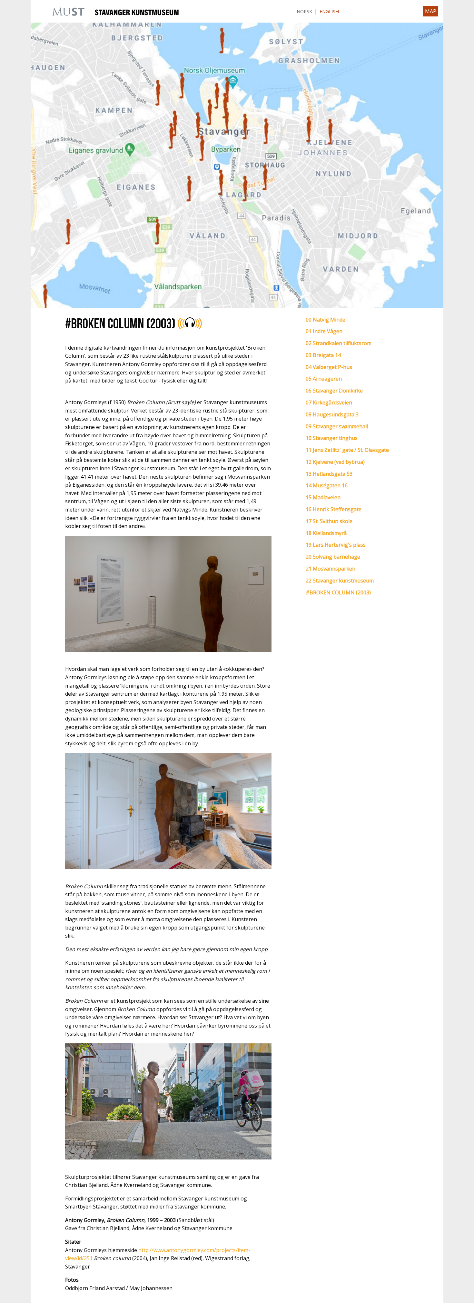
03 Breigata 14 (323, 355)
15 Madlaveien (323, 497)
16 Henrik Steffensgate (333, 509)
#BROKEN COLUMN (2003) (338, 592)
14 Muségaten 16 (327, 485)
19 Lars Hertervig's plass (336, 544)
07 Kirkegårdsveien (329, 402)
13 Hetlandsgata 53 (329, 473)
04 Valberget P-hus (329, 367)
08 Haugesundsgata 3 (332, 414)
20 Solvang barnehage (333, 556)
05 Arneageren (324, 378)
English (329, 11)
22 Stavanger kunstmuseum (340, 580)
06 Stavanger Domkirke (334, 390)
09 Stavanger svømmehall (337, 426)
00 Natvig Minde (325, 319)
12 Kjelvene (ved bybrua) (335, 461)
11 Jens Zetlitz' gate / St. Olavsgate (347, 449)
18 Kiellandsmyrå (326, 533)
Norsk (304, 11)
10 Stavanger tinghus (332, 438)
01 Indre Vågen (324, 331)
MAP (430, 11)
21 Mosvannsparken (330, 568)
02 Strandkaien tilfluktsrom (338, 343)
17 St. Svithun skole (329, 521)
